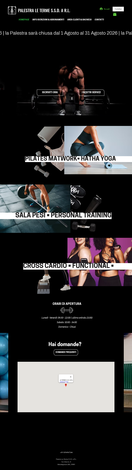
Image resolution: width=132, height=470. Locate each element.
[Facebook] (123, 13)
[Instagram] (120, 13)
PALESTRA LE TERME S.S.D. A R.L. (44, 10)
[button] (115, 14)
